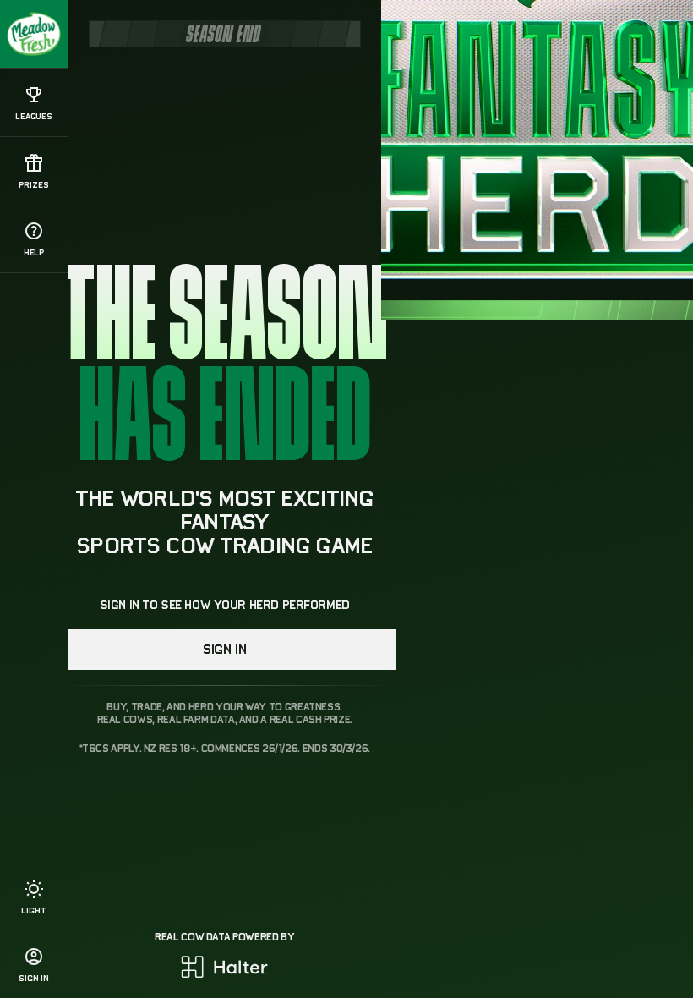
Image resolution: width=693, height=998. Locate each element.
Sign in (224, 649)
